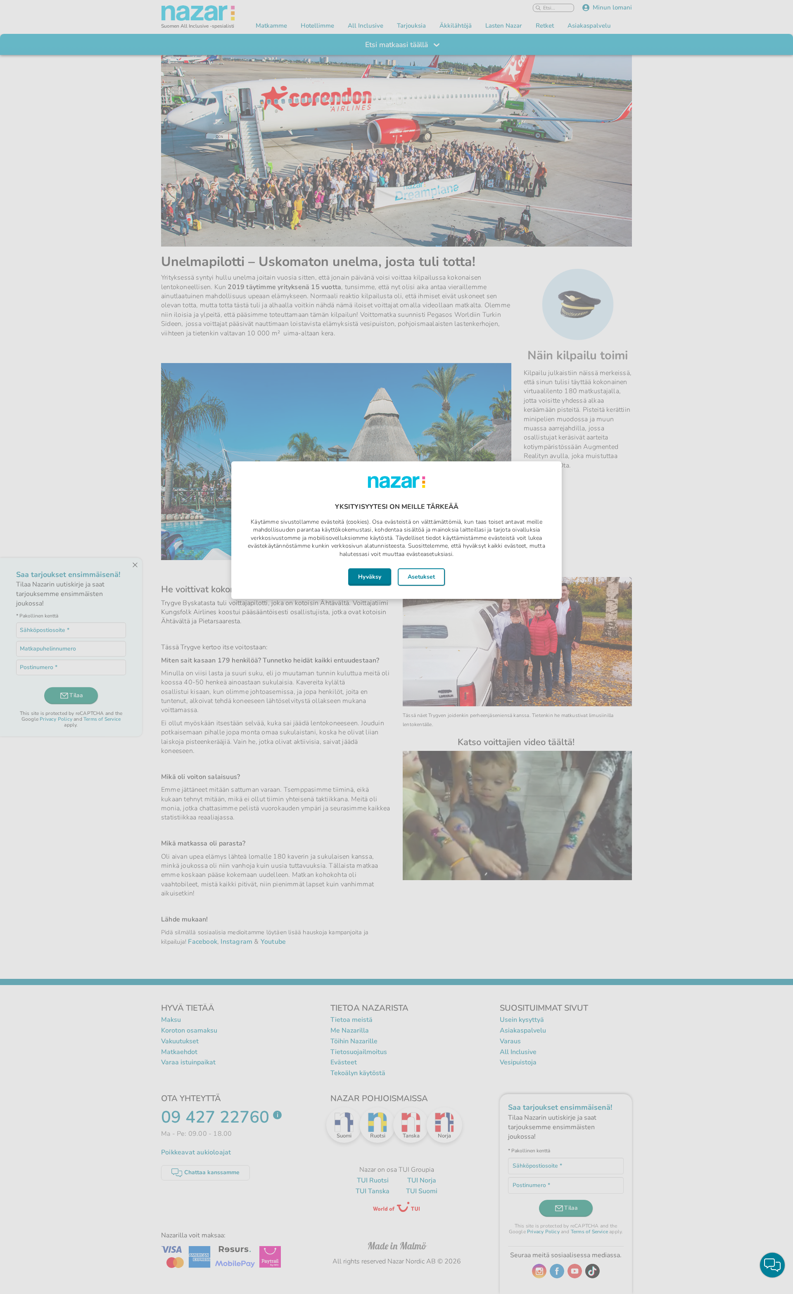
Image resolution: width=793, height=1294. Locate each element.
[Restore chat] (772, 1265)
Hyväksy (369, 577)
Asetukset (421, 577)
